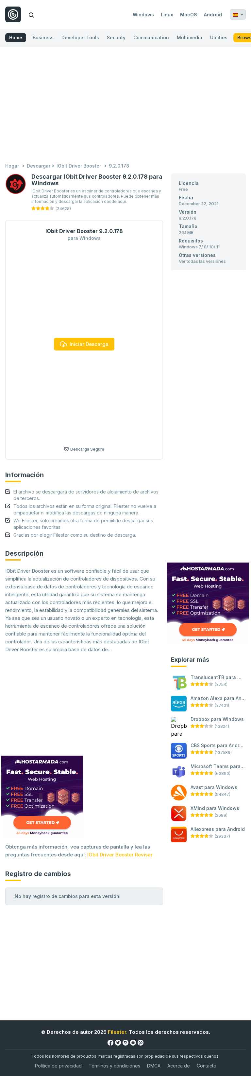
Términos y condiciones (114, 1065)
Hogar (12, 166)
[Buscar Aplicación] (31, 14)
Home (15, 37)
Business (43, 37)
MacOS (188, 14)
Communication (151, 37)
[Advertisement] (125, 105)
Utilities (218, 37)
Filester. (117, 1032)
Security (116, 37)
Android (213, 14)
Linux (167, 14)
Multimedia (189, 37)
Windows (143, 14)
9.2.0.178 (119, 166)
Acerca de (178, 1065)
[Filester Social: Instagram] (125, 1042)
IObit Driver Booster (79, 166)
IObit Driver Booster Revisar (120, 855)
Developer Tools (80, 37)
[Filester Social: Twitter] (118, 1042)
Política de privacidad (58, 1065)
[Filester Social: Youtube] (133, 1042)
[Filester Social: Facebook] (110, 1042)
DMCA (153, 1065)
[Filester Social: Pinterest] (140, 1042)
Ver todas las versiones (202, 261)
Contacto (206, 1065)
